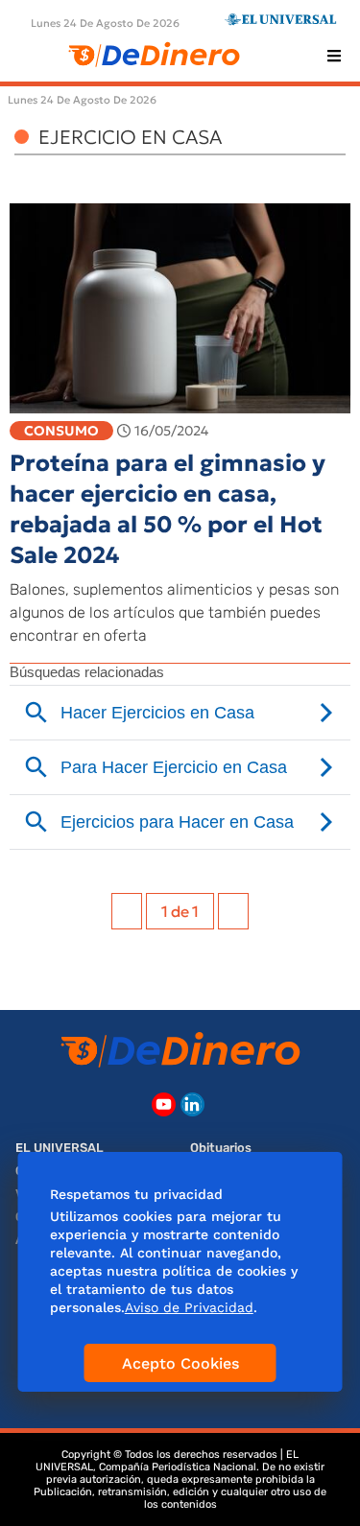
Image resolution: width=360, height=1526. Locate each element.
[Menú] (334, 56)
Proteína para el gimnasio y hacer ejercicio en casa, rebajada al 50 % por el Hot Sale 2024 (167, 509)
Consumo (61, 430)
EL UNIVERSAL (59, 1147)
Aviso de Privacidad (189, 1307)
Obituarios (221, 1147)
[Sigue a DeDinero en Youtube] (164, 1104)
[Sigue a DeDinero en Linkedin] (192, 1104)
